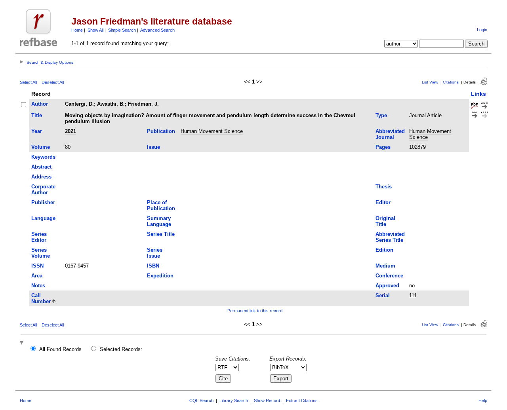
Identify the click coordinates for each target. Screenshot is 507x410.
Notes (38, 286)
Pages (383, 147)
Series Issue (154, 253)
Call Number (41, 298)
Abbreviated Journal (390, 134)
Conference (389, 276)
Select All (28, 82)
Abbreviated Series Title (390, 237)
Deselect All (53, 82)
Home (77, 30)
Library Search (233, 400)
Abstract (41, 167)
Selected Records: (121, 349)
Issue (153, 147)
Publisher (43, 202)
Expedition (160, 276)
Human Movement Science (212, 131)
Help (482, 400)
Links (478, 94)
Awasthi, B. (111, 104)
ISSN (37, 266)
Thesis (383, 187)
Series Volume (40, 253)
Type (381, 115)
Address (41, 177)
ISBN (153, 266)
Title (36, 115)
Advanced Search (157, 30)
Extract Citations (302, 400)
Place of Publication (161, 205)
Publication (161, 131)
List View (430, 82)
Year (36, 131)
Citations (451, 82)
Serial (382, 295)
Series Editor (39, 237)
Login (482, 29)
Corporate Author (43, 190)
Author (39, 104)
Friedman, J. (143, 104)
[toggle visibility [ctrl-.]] (22, 343)
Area (36, 276)
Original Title (385, 221)
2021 (70, 131)
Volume (40, 147)
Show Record (267, 400)
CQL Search (201, 400)
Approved (387, 286)
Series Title (161, 234)
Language (43, 218)
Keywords (43, 157)
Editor (383, 202)
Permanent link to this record (254, 310)
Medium (385, 266)
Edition (384, 250)
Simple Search (122, 30)
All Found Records (60, 349)
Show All (95, 30)
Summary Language (159, 221)
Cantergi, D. (79, 104)
